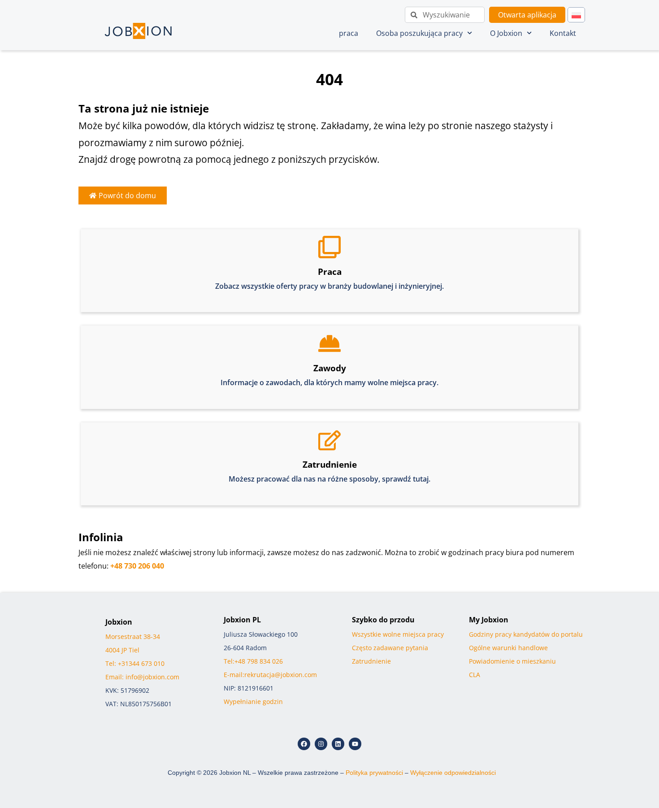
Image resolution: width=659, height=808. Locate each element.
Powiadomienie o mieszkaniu (512, 661)
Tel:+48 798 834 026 (253, 661)
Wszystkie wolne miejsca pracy (398, 634)
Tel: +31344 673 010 (135, 663)
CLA (474, 674)
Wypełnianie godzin (253, 701)
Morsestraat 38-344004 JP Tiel (135, 650)
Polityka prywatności (374, 772)
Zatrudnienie (371, 661)
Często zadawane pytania (390, 647)
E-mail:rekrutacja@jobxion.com (270, 674)
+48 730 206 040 (137, 566)
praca (348, 33)
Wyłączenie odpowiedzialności (453, 772)
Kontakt (563, 33)
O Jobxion (506, 33)
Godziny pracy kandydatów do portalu (526, 634)
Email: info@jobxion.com (142, 677)
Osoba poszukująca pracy (419, 33)
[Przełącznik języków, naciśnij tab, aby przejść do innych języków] (576, 15)
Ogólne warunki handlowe (508, 647)
